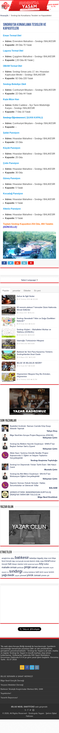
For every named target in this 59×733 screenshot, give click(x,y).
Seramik (46, 567)
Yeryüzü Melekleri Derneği (12, 685)
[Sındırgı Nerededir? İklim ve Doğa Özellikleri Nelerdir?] (8, 321)
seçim (52, 567)
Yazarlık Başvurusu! (9, 697)
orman (13, 567)
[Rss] (22, 667)
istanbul (20, 564)
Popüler (5, 290)
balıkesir (22, 558)
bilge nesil (48, 558)
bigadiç (40, 558)
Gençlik (4, 564)
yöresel (23, 575)
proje (27, 567)
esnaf (47, 561)
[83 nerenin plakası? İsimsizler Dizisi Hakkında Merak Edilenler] (8, 310)
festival (52, 561)
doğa (38, 561)
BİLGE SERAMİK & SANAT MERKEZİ (17, 676)
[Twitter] (32, 667)
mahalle (6, 567)
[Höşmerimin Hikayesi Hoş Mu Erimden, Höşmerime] (8, 377)
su (8, 572)
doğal (42, 561)
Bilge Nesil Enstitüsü (47, 497)
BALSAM (53, 488)
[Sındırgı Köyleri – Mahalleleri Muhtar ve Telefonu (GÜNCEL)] (8, 333)
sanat (34, 567)
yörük (30, 575)
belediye (33, 558)
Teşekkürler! (6, 693)
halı (9, 564)
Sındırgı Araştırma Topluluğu (44, 460)
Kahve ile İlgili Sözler (26, 296)
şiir (48, 575)
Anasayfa (4, 15)
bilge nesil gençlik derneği (20, 561)
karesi (37, 564)
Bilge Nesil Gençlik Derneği (12, 680)
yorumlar (16, 290)
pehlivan (20, 567)
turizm (51, 572)
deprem (32, 561)
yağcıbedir (8, 575)
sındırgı (16, 571)
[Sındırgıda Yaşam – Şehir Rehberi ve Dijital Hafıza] (29, 5)
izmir (25, 564)
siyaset (4, 572)
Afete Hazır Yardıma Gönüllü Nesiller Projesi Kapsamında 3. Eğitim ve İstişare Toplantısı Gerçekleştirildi (29, 455)
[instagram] (37, 667)
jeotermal (31, 564)
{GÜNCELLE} (10, 227)
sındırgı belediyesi (29, 572)
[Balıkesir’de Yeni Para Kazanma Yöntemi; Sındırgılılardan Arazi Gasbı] (8, 355)
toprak (46, 572)
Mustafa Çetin (50, 469)
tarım (41, 572)
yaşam (17, 575)
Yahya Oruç (52, 431)
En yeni (37, 290)
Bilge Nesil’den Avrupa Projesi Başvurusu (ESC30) (31, 435)
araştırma (6, 558)
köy (41, 563)
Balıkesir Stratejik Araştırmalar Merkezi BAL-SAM (22, 689)
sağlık (40, 567)
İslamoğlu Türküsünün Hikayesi (30, 340)
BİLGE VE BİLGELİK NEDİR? (29, 363)
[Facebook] (27, 667)
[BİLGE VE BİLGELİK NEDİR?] (8, 366)
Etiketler (27, 290)
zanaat (37, 575)
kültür (46, 564)
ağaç (12, 558)
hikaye (14, 564)
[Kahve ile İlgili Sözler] (8, 299)
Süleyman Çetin (50, 438)
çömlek (43, 575)
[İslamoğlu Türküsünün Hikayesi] (8, 344)
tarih (37, 572)
